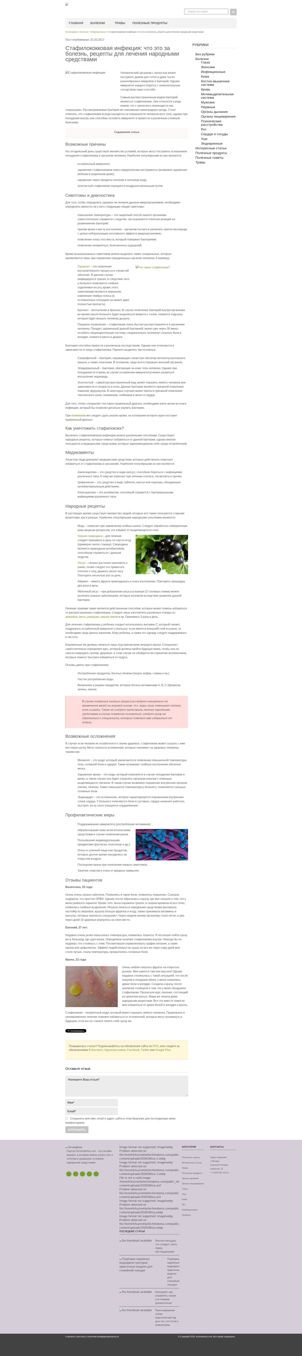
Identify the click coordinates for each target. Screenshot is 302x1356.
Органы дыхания (214, 112)
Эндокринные (212, 143)
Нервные (208, 107)
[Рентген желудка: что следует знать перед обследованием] (135, 1241)
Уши (204, 139)
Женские (208, 67)
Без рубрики (205, 54)
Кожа (205, 76)
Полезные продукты (149, 23)
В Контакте (96, 1049)
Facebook (133, 1049)
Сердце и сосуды (214, 134)
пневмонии (78, 415)
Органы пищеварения (218, 116)
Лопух (81, 562)
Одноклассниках (115, 1049)
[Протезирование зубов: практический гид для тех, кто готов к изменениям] (135, 1310)
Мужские (208, 102)
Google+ (82, 1173)
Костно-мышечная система (215, 83)
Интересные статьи (210, 148)
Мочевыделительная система (217, 95)
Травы (120, 23)
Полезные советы (209, 157)
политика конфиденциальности (103, 1336)
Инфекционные (98, 32)
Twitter (145, 1049)
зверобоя (71, 616)
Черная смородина (90, 536)
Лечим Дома (71, 32)
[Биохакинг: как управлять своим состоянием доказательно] (135, 1292)
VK (96, 1173)
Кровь (205, 89)
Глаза (205, 62)
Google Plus (163, 1049)
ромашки (93, 616)
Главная (76, 23)
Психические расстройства (212, 122)
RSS (156, 1046)
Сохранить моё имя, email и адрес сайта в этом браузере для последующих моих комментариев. (120, 1120)
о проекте (70, 1336)
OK (89, 1173)
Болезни (97, 23)
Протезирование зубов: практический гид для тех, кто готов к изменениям (167, 1317)
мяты (82, 616)
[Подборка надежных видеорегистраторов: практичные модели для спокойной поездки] (141, 1264)
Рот (204, 129)
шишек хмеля (109, 616)
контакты (81, 1336)
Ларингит (84, 266)
